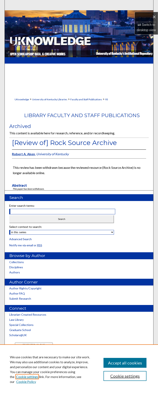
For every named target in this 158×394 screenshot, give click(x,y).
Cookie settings (27, 377)
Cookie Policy (26, 382)
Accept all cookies (125, 362)
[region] (79, 369)
